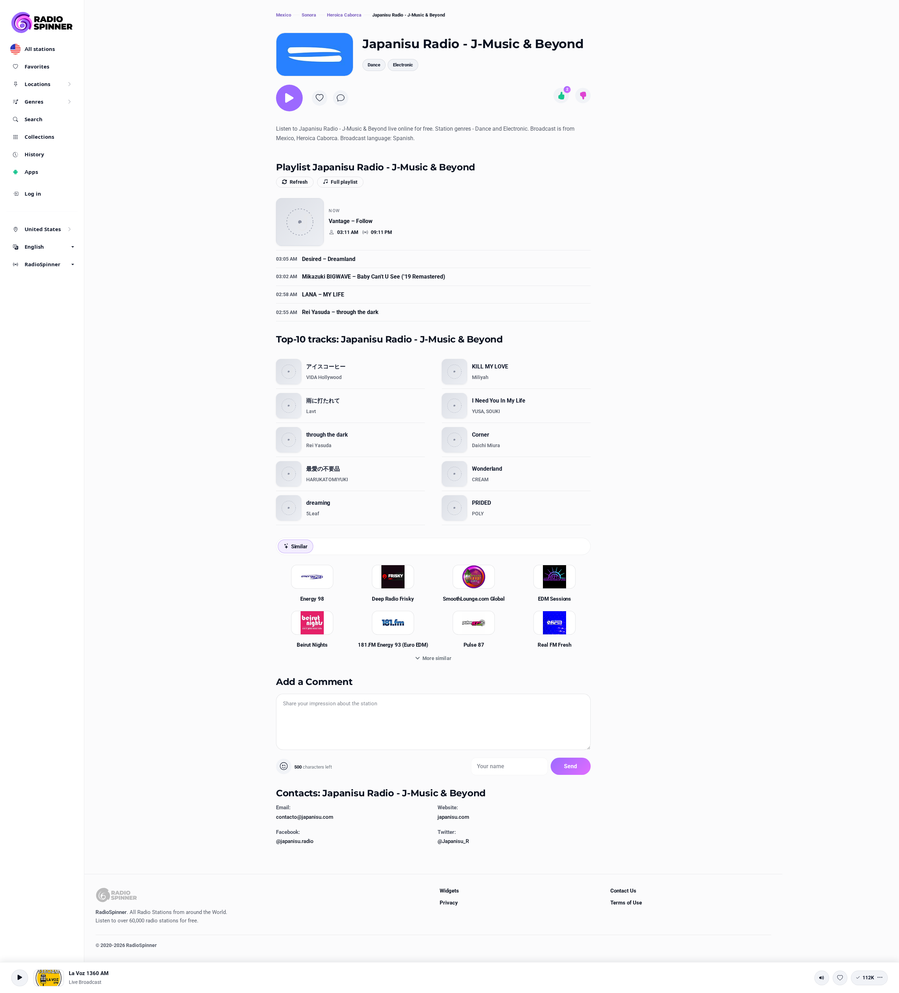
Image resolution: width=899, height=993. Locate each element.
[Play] (289, 98)
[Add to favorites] (319, 98)
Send (570, 766)
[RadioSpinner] (42, 22)
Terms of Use (626, 903)
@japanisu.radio (295, 841)
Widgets (449, 891)
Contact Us (623, 891)
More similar (436, 658)
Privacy (449, 903)
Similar (299, 546)
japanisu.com (453, 817)
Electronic (403, 64)
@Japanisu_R (453, 841)
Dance (374, 64)
